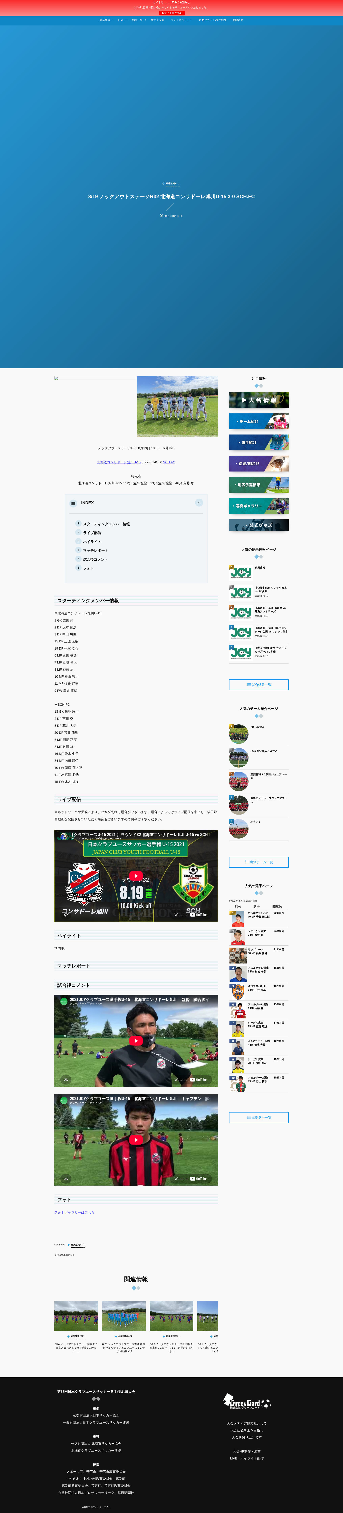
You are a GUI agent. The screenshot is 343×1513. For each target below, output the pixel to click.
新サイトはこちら (171, 13)
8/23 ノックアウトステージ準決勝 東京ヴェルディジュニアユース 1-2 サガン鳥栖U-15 (123, 1348)
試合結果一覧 (261, 685)
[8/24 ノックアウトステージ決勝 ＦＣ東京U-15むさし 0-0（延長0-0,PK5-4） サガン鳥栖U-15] (76, 1316)
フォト (88, 568)
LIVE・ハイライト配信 (247, 1458)
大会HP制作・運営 (247, 1451)
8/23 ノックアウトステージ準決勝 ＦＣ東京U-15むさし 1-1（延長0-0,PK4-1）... (171, 1348)
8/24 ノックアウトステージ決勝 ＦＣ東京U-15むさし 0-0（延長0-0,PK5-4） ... (76, 1348)
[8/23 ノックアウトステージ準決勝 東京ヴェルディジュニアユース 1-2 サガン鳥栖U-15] (124, 1316)
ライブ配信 (92, 533)
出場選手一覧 (261, 1117)
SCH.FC (169, 462)
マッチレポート (95, 550)
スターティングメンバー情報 (106, 524)
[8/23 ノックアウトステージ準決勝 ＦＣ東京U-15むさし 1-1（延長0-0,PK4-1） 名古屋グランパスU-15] (171, 1316)
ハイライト (92, 542)
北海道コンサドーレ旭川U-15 (119, 462)
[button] (199, 503)
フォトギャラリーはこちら (74, 1212)
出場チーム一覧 (261, 862)
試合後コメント (95, 559)
